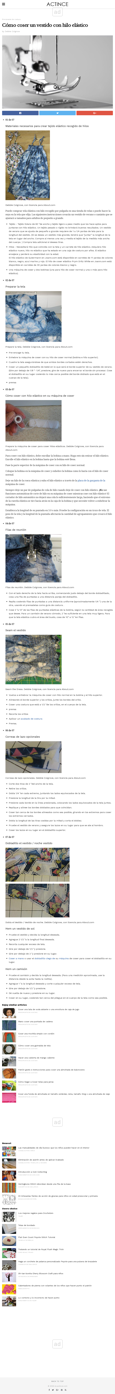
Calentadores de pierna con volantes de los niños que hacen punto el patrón (55, 1285)
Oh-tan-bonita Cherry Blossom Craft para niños (40, 1273)
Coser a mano (16, 958)
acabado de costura (31, 718)
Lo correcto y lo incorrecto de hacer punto (38, 1298)
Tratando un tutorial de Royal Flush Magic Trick (41, 1249)
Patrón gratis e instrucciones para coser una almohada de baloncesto (51, 1070)
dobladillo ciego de (45, 958)
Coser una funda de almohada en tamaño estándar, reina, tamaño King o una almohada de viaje (64, 1094)
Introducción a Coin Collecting (32, 1172)
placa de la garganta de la (91, 480)
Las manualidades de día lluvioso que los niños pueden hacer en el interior (53, 1148)
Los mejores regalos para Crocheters (35, 1213)
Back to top (57, 1381)
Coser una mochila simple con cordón (36, 1034)
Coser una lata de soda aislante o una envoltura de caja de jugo (48, 1009)
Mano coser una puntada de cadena (35, 1021)
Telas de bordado (26, 1225)
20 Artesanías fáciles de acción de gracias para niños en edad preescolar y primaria (58, 1196)
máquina (64, 958)
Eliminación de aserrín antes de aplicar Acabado (41, 1160)
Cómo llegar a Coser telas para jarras (36, 1082)
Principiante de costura (11, 19)
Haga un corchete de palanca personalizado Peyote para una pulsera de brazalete (57, 1261)
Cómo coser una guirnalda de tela (34, 1045)
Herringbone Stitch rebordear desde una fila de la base (44, 1184)
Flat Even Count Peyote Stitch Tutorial (36, 1237)
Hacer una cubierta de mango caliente (36, 1058)
